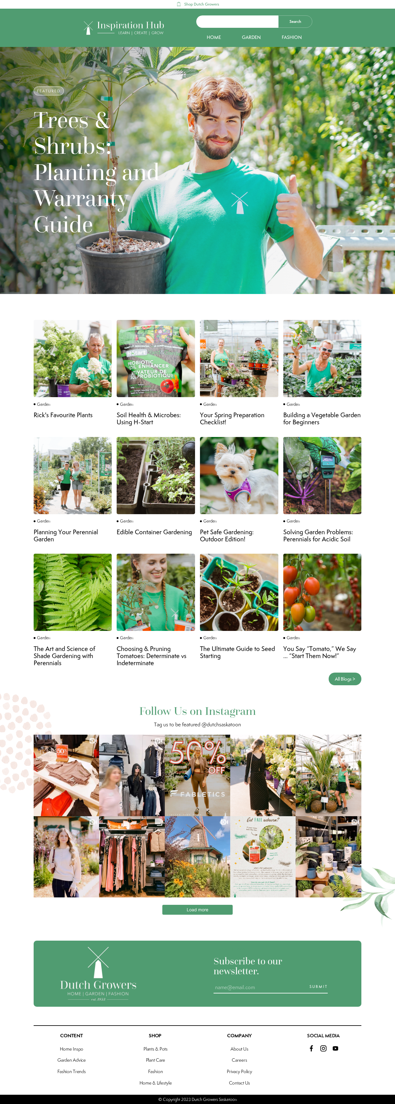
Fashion (292, 37)
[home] (124, 28)
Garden (251, 37)
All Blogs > (345, 679)
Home (214, 37)
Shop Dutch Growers (201, 4)
